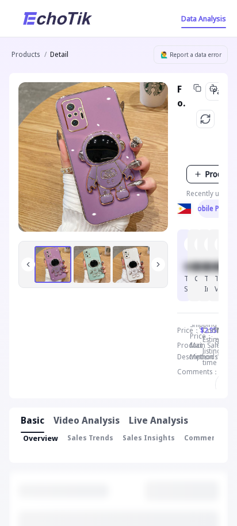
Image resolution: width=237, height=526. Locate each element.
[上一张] (28, 264)
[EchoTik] (57, 18)
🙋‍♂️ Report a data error (190, 55)
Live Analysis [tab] (158, 420)
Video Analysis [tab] (86, 420)
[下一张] (158, 264)
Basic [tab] (32, 420)
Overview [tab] (40, 438)
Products (26, 54)
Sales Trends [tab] (90, 438)
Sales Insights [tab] (149, 438)
